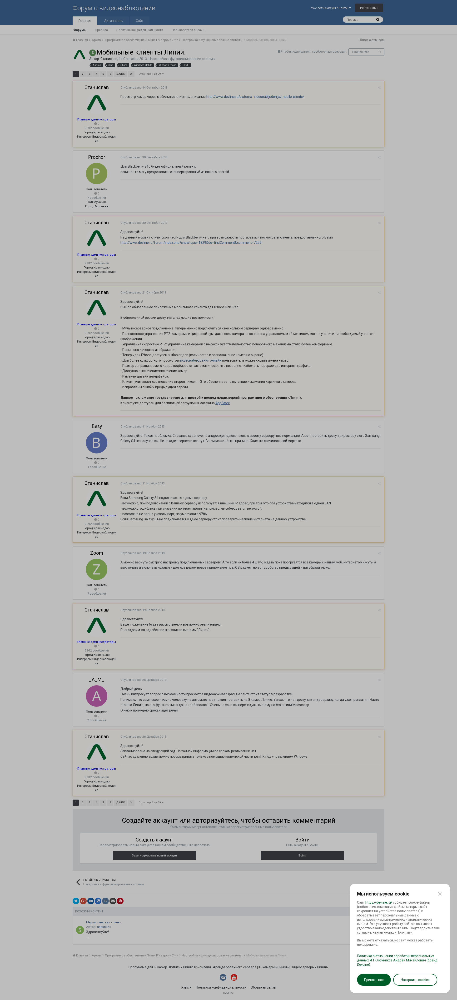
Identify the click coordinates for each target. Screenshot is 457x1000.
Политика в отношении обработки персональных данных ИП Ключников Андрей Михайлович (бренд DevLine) (397, 960)
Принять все (374, 980)
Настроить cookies (415, 980)
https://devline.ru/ (378, 902)
